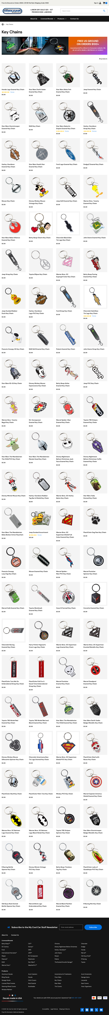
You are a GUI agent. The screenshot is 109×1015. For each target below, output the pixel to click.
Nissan (57, 956)
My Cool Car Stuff (11, 1009)
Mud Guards (32, 983)
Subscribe (93, 927)
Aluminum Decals (7, 974)
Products (5, 971)
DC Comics (5, 947)
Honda (83, 950)
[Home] (3, 24)
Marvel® (83, 953)
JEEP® (30, 953)
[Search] (104, 10)
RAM (3, 962)
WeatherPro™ (32, 965)
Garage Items (85, 977)
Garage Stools (6, 980)
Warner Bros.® (6, 965)
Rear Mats (58, 983)
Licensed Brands (7, 940)
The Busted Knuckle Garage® (64, 962)
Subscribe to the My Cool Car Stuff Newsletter (34, 927)
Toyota (83, 962)
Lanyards (84, 980)
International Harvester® (9, 953)
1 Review (12, 92)
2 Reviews (94, 131)
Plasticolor (31, 959)
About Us (33, 19)
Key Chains (58, 980)
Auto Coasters (32, 974)
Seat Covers (85, 983)
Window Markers (7, 989)
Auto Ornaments (86, 974)
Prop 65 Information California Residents (13, 1012)
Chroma (57, 944)
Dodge (83, 947)
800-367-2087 (76, 998)
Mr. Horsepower (33, 956)
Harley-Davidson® (60, 950)
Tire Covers (58, 986)
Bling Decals (5, 977)
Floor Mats (58, 977)
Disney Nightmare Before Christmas (66, 947)
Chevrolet (84, 944)
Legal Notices (54, 1009)
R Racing (84, 959)
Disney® (30, 947)
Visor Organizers (86, 986)
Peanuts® (4, 959)
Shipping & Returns (64, 1009)
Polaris (57, 959)
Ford (3, 950)
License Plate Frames (8, 983)
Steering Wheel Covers (9, 986)
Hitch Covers (32, 980)
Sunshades (31, 986)
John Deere (58, 953)
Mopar (4, 956)
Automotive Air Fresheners (63, 974)
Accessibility (45, 1009)
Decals (30, 977)
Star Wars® (31, 962)
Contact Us (74, 19)
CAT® (29, 944)
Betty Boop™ (6, 944)
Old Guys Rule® (86, 956)
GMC (29, 950)
